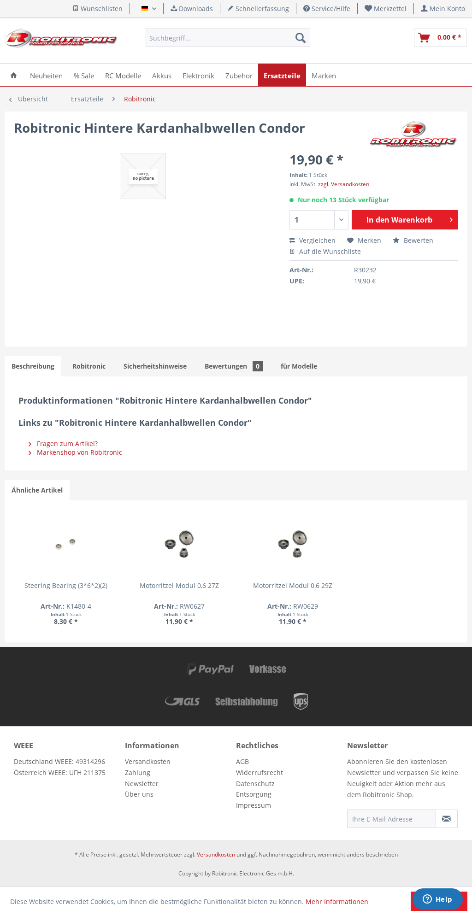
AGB (242, 761)
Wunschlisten (101, 8)
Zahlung (137, 772)
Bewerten (417, 240)
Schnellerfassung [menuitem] (261, 8)
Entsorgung (253, 794)
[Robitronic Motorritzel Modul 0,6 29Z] (292, 544)
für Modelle (299, 366)
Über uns (139, 794)
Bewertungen (232, 366)
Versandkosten (148, 761)
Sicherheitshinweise (155, 366)
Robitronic (89, 366)
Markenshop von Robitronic (78, 452)
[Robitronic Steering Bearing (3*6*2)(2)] (66, 544)
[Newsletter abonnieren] (447, 819)
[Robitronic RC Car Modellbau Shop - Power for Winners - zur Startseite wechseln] (61, 40)
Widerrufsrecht (259, 772)
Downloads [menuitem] (195, 8)
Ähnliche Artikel (37, 490)
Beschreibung (33, 366)
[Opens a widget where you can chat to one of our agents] (437, 899)
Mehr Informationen (337, 901)
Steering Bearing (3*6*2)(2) (65, 585)
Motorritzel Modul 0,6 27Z (179, 585)
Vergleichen (316, 240)
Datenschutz (255, 783)
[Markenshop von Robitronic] (413, 137)
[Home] (14, 75)
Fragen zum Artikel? (66, 443)
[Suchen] (300, 38)
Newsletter (142, 783)
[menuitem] (386, 8)
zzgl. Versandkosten (343, 184)
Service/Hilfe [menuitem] (330, 8)
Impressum (253, 805)
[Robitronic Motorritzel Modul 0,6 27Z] (179, 544)
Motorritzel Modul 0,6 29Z (292, 585)
